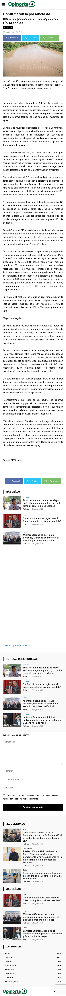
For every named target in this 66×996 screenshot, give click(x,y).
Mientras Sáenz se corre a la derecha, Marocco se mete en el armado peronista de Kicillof (41, 538)
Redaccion (26, 509)
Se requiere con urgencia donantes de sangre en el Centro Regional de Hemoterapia (42, 876)
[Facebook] (55, 991)
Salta (25, 870)
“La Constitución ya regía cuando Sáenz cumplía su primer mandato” (42, 520)
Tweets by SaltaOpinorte (16, 645)
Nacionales (27, 848)
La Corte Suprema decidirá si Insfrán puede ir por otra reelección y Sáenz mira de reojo (42, 720)
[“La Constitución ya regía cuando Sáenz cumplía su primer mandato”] (12, 521)
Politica (8, 27)
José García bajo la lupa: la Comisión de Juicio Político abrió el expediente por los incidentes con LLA (42, 836)
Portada (26, 497)
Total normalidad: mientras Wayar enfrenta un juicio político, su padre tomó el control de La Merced (42, 503)
